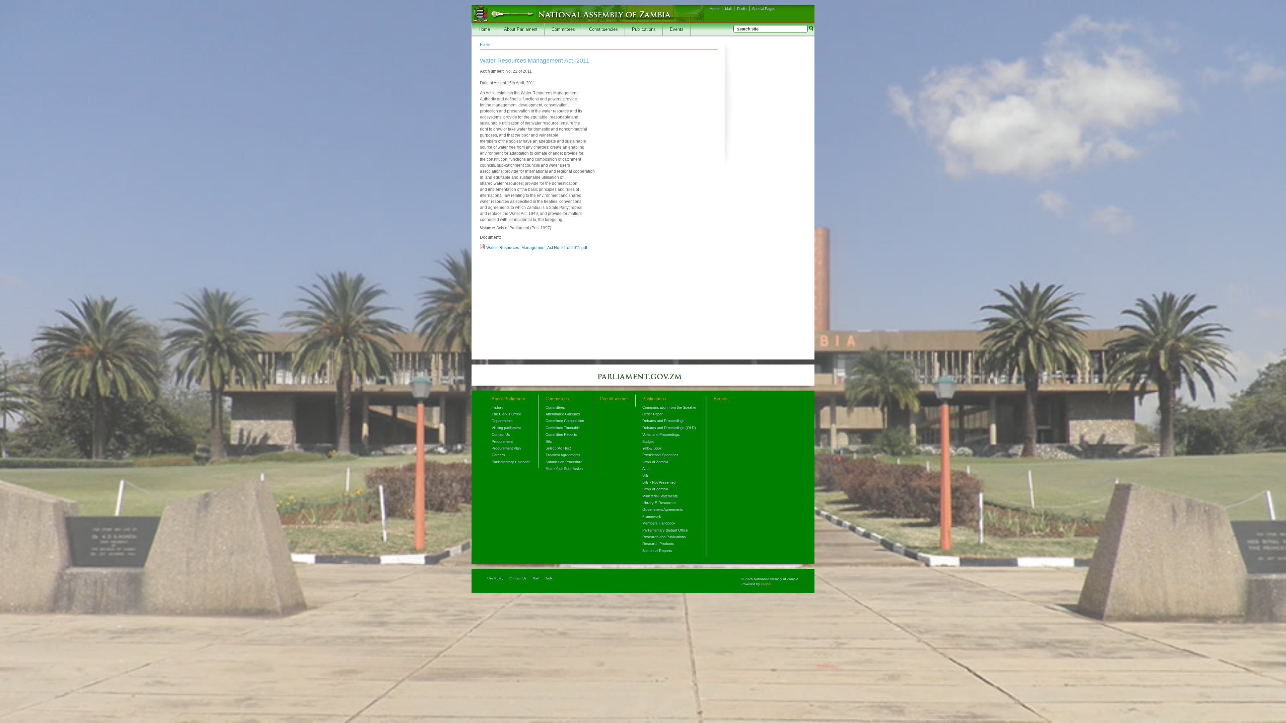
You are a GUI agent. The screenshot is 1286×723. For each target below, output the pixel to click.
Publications (644, 29)
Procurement (502, 441)
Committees (563, 29)
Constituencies (603, 29)
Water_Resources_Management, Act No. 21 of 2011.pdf (536, 247)
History (497, 407)
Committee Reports (561, 434)
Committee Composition (565, 421)
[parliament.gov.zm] (643, 380)
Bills (549, 441)
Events (677, 29)
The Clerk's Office (506, 414)
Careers (498, 455)
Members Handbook (658, 523)
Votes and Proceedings (661, 434)
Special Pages (763, 9)
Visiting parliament (506, 428)
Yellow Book (652, 448)
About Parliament (521, 29)
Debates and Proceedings (663, 421)
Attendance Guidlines (563, 414)
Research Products (658, 544)
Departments (502, 421)
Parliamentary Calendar (511, 462)
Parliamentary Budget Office (665, 530)
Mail (728, 9)
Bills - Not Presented (658, 482)
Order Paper (652, 414)
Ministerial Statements (660, 496)
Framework (651, 516)
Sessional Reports (657, 551)
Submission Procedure (564, 462)
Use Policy (495, 578)
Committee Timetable (563, 428)
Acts (646, 469)
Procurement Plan (506, 448)
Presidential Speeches (660, 455)
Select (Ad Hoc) (558, 448)
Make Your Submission (564, 469)
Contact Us (501, 434)
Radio (741, 9)
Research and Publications (664, 537)
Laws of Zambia (655, 462)
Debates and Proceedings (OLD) (669, 428)
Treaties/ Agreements (563, 455)
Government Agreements (662, 509)
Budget (648, 441)
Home (714, 9)
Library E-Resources (659, 503)
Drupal (766, 584)
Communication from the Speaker (669, 407)
